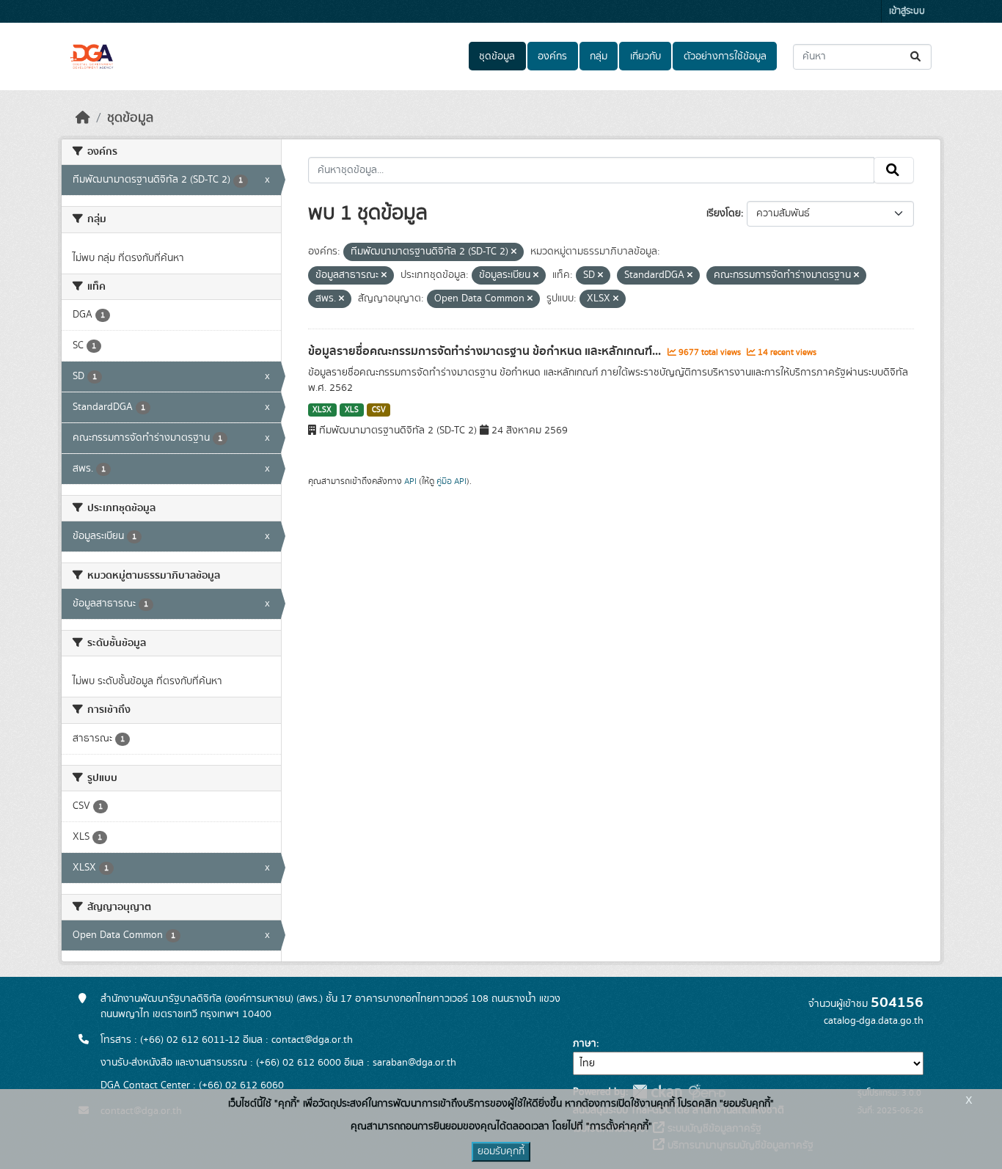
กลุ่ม (598, 56)
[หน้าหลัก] (83, 118)
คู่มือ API (451, 481)
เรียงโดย (723, 213)
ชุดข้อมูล (497, 56)
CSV (379, 410)
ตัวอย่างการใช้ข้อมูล (725, 56)
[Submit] (916, 57)
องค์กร (552, 56)
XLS (352, 410)
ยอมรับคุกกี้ (501, 1151)
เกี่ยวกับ (645, 56)
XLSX (322, 410)
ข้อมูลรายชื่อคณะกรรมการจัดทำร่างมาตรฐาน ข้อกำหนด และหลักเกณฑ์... (486, 351)
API (410, 481)
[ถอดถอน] (513, 252)
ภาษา (584, 1043)
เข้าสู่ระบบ (907, 11)
